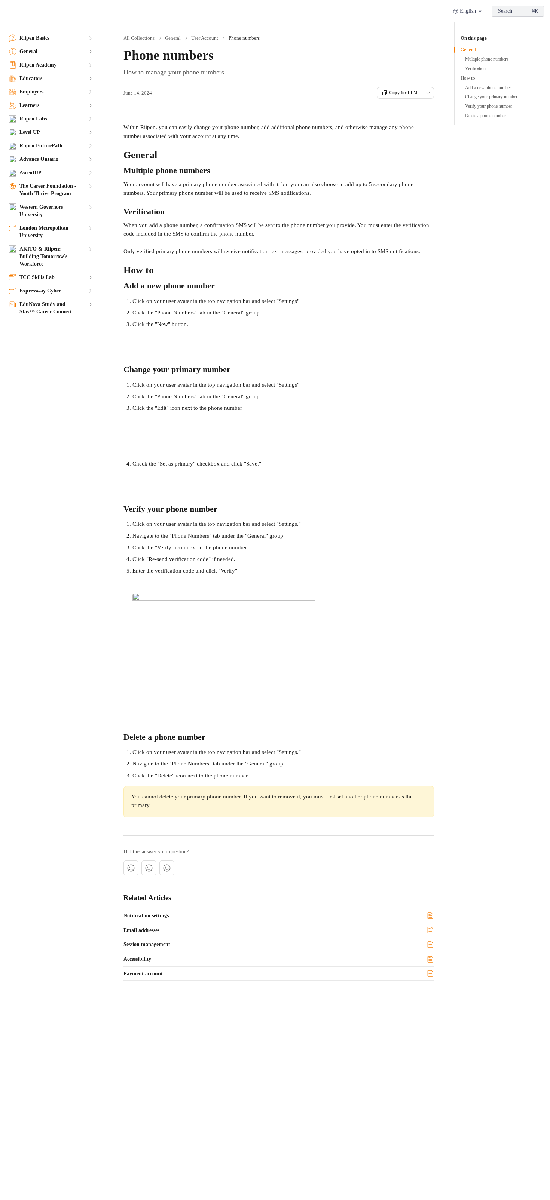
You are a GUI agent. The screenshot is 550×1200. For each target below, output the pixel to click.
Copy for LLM (403, 92)
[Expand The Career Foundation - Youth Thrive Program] (90, 186)
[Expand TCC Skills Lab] (90, 277)
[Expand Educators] (90, 78)
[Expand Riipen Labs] (90, 119)
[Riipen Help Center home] (7, 11)
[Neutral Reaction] (148, 867)
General (173, 38)
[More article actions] (428, 93)
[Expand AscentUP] (90, 173)
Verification (475, 68)
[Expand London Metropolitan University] (90, 228)
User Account (204, 38)
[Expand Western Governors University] (90, 207)
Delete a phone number (485, 115)
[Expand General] (90, 51)
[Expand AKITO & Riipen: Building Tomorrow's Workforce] (90, 249)
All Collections (139, 38)
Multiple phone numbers (486, 59)
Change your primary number (491, 96)
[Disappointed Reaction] (130, 867)
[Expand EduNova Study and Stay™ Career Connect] (90, 304)
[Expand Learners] (90, 105)
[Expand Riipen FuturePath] (90, 146)
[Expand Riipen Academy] (90, 65)
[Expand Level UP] (90, 132)
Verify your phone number (488, 106)
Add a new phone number (488, 87)
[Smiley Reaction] (166, 867)
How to (468, 78)
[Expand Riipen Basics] (90, 38)
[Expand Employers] (90, 92)
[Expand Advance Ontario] (90, 159)
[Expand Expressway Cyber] (90, 291)
